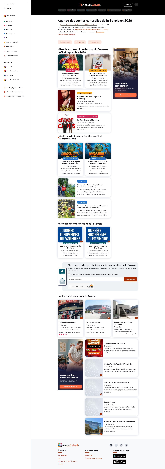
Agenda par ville (11, 56)
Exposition (128, 10)
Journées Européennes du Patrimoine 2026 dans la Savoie (78, 25)
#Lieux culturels (95, 42)
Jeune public (92, 10)
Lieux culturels (10, 51)
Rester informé (130, 279)
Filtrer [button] (7, 8)
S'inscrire (128, 4)
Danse (103, 10)
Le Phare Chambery (93, 322)
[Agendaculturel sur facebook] (116, 445)
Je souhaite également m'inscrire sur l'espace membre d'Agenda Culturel (95, 274)
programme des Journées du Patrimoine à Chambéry (91, 29)
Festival (81, 10)
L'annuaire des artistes (13, 92)
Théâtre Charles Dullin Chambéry (116, 382)
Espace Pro (88, 455)
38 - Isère (10, 75)
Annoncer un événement (93, 458)
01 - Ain (9, 66)
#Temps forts (80, 42)
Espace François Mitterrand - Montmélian (119, 421)
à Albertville (70, 164)
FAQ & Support (62, 455)
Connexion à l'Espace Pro (14, 96)
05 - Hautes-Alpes (13, 71)
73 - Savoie (11, 16)
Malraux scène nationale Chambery (123, 323)
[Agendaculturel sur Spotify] (126, 445)
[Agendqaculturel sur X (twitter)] (111, 445)
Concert (62, 10)
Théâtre (72, 10)
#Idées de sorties (65, 42)
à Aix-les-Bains (98, 74)
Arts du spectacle (114, 10)
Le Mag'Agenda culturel (13, 88)
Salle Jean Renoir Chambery (114, 343)
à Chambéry (70, 74)
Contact (60, 464)
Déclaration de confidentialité (67, 461)
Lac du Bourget (110, 402)
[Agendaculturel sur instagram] (121, 445)
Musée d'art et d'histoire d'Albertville (118, 364)
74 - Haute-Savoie (13, 80)
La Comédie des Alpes (67, 322)
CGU (59, 458)
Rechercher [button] (9, 4)
